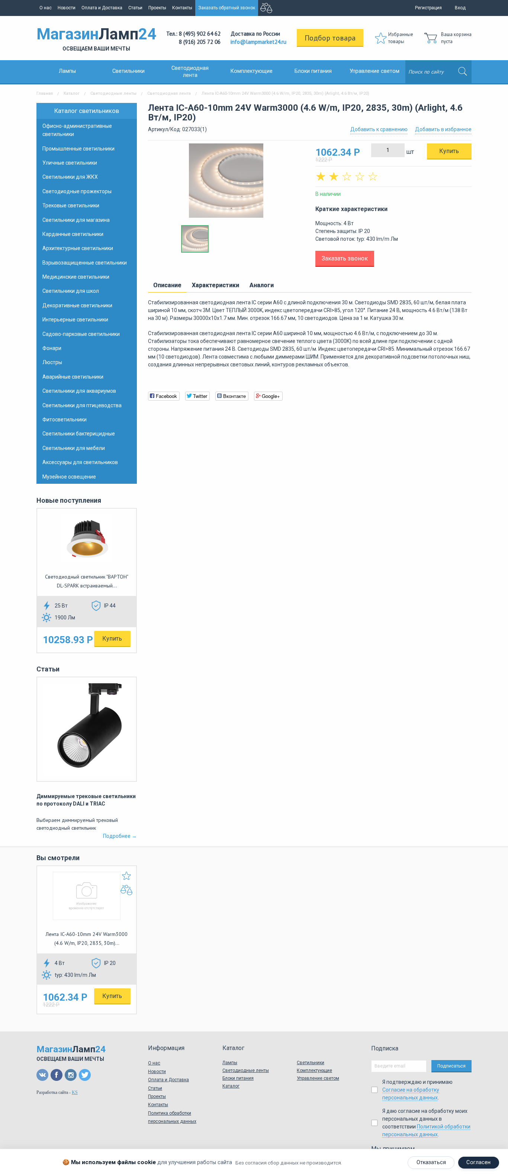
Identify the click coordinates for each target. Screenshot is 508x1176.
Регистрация (428, 7)
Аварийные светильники (72, 377)
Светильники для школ (70, 291)
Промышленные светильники (78, 149)
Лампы (67, 71)
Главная (44, 93)
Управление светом (374, 71)
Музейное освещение (69, 477)
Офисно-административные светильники (77, 130)
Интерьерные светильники (75, 320)
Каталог (72, 93)
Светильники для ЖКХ (70, 177)
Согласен (478, 1162)
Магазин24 (96, 38)
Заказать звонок (345, 258)
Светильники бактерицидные (78, 434)
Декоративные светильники (77, 305)
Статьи (135, 7)
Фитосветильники (64, 419)
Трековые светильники (70, 205)
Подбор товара (330, 38)
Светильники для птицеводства (82, 405)
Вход (460, 7)
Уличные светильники (69, 163)
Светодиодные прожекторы (77, 191)
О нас (45, 7)
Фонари (51, 348)
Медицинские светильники (75, 277)
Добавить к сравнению (379, 129)
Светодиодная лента (169, 93)
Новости (66, 7)
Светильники (128, 71)
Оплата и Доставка (101, 7)
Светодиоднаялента (190, 71)
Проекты (157, 7)
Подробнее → (120, 836)
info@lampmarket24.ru (258, 41)
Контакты (182, 7)
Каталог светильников (86, 110)
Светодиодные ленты (113, 93)
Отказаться (431, 1162)
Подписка (384, 1048)
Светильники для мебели (73, 448)
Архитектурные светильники (77, 248)
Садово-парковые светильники (81, 334)
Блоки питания (313, 71)
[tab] (167, 286)
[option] (226, 184)
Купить (112, 638)
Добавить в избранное (443, 129)
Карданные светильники (72, 234)
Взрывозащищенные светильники (84, 263)
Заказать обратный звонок (226, 7)
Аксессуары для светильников (80, 462)
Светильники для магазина (76, 220)
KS (75, 1092)
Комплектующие (252, 71)
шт (409, 151)
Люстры (52, 362)
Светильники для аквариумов (79, 391)
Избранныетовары (400, 38)
